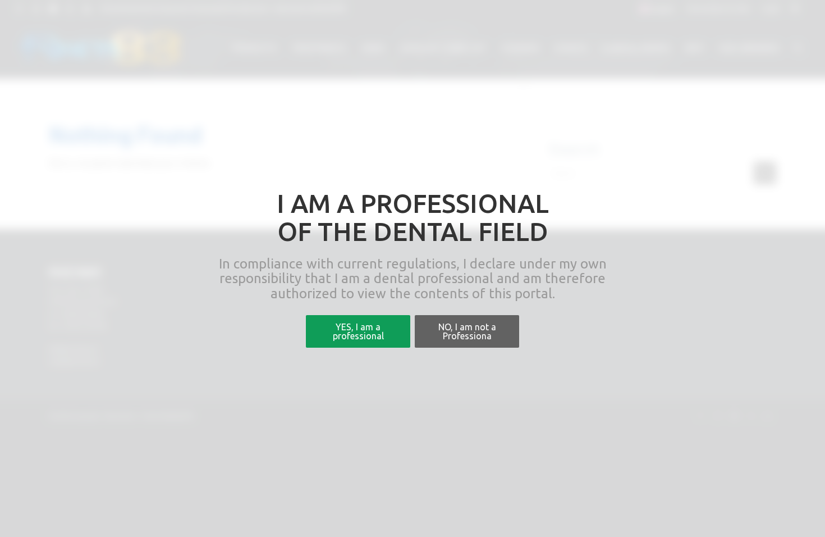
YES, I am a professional (358, 331)
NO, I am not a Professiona (467, 331)
